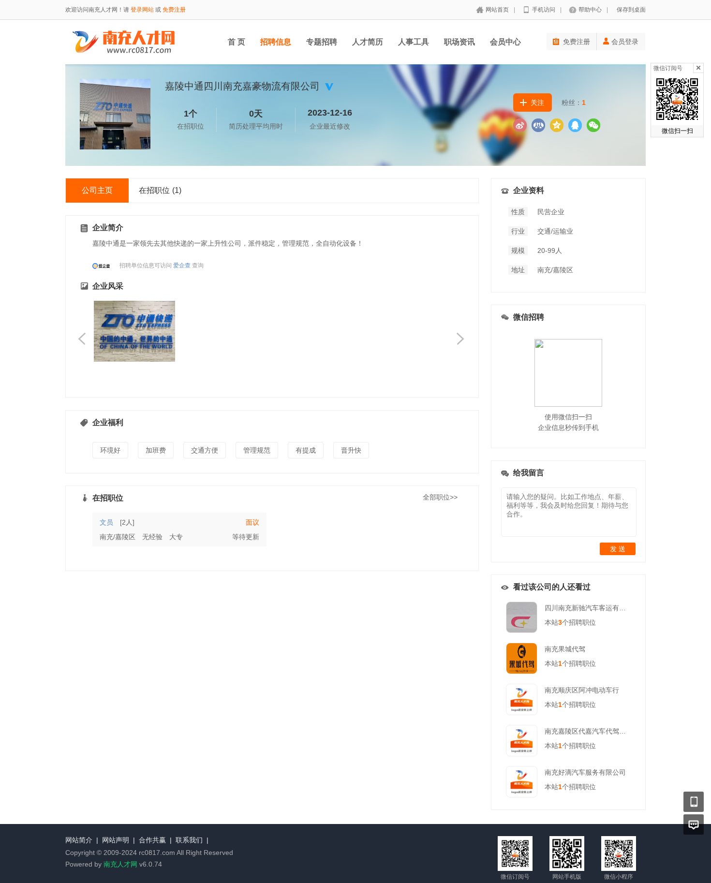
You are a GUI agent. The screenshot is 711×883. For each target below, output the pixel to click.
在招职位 (160, 190)
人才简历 (367, 42)
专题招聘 (321, 42)
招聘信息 (275, 42)
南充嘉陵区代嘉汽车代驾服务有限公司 (602, 731)
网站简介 (78, 840)
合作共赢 (152, 840)
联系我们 (189, 840)
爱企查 (182, 265)
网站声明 (115, 840)
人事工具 (413, 42)
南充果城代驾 (565, 649)
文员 (106, 522)
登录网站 (142, 9)
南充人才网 (120, 864)
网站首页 (497, 9)
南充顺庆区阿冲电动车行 (582, 690)
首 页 (236, 42)
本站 (553, 622)
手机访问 (543, 9)
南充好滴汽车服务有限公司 (585, 772)
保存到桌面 (631, 9)
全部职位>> (440, 497)
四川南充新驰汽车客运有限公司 (592, 608)
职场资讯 (459, 42)
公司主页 (97, 190)
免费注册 (174, 9)
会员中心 (505, 42)
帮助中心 (590, 9)
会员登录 (624, 41)
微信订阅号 (667, 68)
